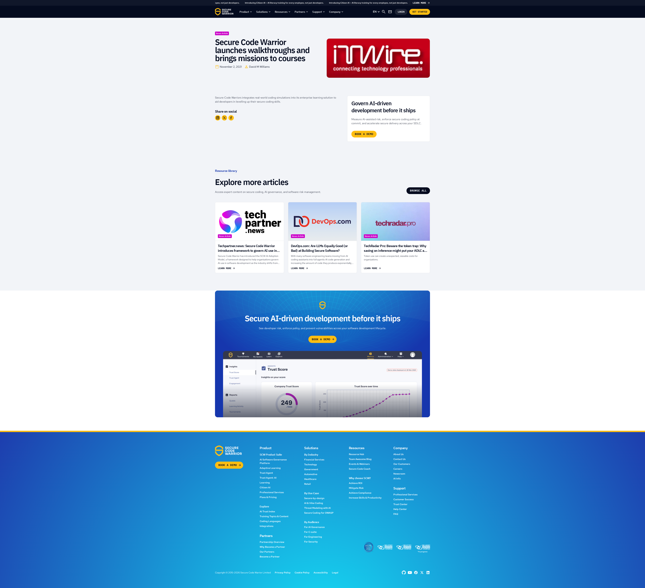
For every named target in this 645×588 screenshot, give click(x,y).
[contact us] (390, 11)
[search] (383, 12)
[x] (422, 573)
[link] (322, 3)
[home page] (224, 11)
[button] (246, 12)
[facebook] (404, 573)
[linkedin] (428, 573)
